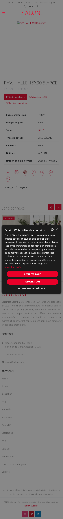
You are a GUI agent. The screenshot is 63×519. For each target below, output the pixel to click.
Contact (10, 2)
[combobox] (52, 229)
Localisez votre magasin (45, 2)
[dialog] (31, 259)
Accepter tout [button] (32, 274)
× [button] (56, 229)
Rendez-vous (24, 2)
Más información (13, 266)
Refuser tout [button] (32, 281)
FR (30, 6)
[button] (31, 288)
